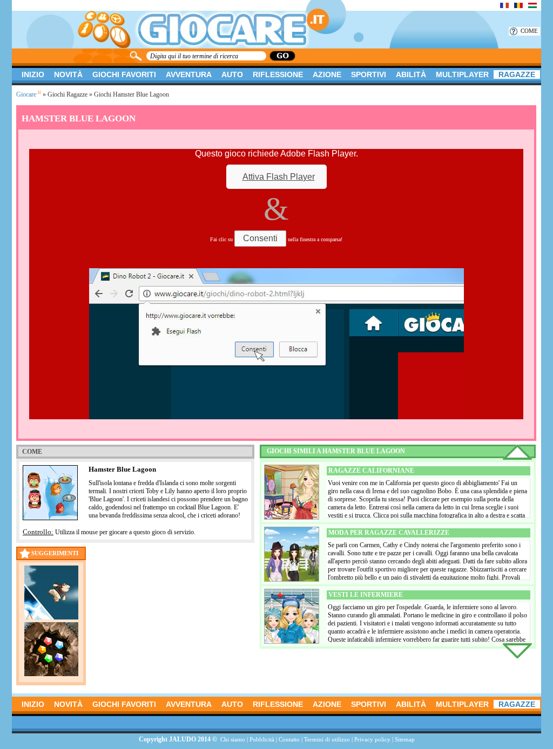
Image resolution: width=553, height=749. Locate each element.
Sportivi (368, 74)
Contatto (289, 739)
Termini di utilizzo (327, 739)
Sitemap (405, 739)
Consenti (260, 238)
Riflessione (278, 74)
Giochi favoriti (124, 74)
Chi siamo (232, 739)
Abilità (411, 74)
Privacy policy (372, 739)
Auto (232, 74)
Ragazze (516, 74)
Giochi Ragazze (67, 94)
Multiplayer (462, 74)
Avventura (189, 74)
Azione (327, 74)
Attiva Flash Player (278, 176)
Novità (68, 74)
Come (529, 31)
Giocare (28, 94)
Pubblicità (261, 739)
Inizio (33, 74)
